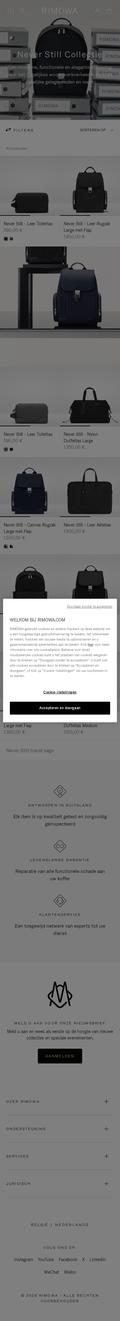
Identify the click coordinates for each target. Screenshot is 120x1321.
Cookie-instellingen (60, 692)
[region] (60, 660)
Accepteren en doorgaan (60, 707)
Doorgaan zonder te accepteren (89, 606)
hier (91, 644)
